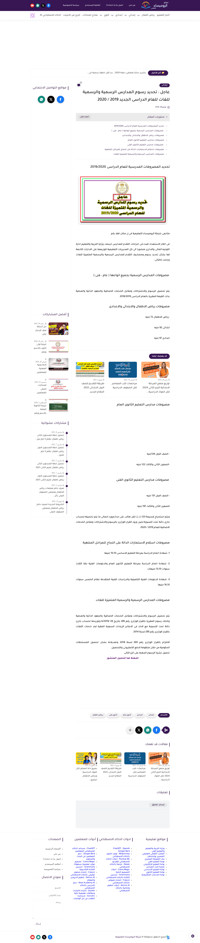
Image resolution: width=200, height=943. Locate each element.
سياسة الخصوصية (71, 5)
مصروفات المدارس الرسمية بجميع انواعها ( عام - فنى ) (137, 131)
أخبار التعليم (163, 15)
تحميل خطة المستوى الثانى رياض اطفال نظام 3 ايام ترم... (49, 437)
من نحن (132, 5)
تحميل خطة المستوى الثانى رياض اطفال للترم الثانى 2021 (50, 466)
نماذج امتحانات (90, 15)
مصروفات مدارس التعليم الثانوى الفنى (145, 145)
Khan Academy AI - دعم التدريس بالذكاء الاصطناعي (84, 885)
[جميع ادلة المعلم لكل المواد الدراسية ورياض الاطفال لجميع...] (86, 758)
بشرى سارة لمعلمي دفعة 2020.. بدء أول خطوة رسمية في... (116, 73)
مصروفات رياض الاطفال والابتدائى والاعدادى (143, 135)
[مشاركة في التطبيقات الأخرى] (130, 730)
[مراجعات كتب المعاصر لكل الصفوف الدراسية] (123, 370)
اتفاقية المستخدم (92, 5)
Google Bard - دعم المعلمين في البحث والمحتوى (86, 856)
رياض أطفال (148, 15)
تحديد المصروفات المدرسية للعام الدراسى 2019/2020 (139, 126)
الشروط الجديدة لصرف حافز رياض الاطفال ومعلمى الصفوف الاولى (50, 508)
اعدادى (140, 715)
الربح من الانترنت (71, 15)
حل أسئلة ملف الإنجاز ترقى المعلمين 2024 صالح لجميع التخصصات (40, 331)
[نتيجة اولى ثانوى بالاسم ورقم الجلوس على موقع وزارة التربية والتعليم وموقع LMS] (58, 346)
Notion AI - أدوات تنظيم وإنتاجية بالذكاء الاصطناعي (118, 888)
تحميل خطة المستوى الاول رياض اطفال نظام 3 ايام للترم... (50, 451)
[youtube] (32, 5)
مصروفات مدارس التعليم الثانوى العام (145, 140)
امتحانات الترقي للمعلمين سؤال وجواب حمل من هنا (40, 389)
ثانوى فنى (113, 715)
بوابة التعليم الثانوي (155, 872)
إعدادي (119, 15)
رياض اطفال (98, 715)
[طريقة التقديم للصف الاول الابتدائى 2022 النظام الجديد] (90, 370)
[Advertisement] (100, 46)
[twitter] (43, 5)
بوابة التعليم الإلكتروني (154, 864)
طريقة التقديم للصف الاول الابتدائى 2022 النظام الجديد (92, 388)
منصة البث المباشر (156, 867)
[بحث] (32, 15)
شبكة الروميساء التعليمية (128, 937)
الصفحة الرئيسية (53, 849)
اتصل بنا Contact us (114, 5)
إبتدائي (132, 15)
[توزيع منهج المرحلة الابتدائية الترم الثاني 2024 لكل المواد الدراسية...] (155, 370)
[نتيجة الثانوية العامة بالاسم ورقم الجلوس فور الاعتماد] (58, 405)
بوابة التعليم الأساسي (154, 870)
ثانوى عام (127, 715)
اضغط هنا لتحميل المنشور (123, 658)
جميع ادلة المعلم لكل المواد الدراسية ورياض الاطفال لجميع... (86, 774)
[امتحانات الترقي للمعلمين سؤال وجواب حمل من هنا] (58, 384)
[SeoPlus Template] (168, 937)
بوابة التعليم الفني (156, 862)
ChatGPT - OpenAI (121, 849)
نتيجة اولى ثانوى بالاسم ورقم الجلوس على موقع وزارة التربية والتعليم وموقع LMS (40, 348)
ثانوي (106, 15)
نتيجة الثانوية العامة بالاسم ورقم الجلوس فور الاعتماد (40, 410)
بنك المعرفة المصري (155, 859)
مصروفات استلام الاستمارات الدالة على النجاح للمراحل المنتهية (134, 150)
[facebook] (49, 5)
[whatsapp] (38, 5)
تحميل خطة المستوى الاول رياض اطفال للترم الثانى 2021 (50, 478)
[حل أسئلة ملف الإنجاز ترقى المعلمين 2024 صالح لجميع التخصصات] (58, 328)
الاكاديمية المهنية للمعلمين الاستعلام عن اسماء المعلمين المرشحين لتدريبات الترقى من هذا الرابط (41, 369)
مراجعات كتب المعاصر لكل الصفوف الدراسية (124, 385)
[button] (156, 730)
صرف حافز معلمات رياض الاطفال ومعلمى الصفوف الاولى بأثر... (51, 492)
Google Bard (124, 851)
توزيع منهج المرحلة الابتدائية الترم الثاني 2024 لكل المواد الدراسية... (156, 388)
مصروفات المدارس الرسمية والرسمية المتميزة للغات (138, 154)
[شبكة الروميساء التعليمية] (155, 5)
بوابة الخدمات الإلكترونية (153, 875)
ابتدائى (164, 85)
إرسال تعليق (158, 805)
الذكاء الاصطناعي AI (50, 15)
